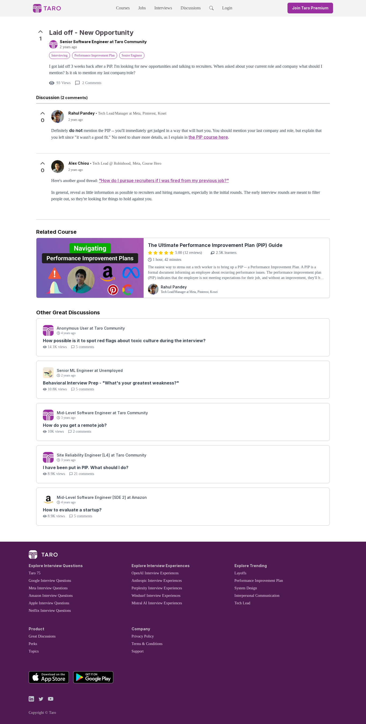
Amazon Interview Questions (51, 596)
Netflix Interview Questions (50, 611)
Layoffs (240, 573)
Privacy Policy (143, 636)
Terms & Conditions (147, 644)
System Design (245, 588)
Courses (123, 8)
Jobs (142, 8)
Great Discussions (42, 636)
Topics (34, 651)
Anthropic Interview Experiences (157, 581)
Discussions (191, 8)
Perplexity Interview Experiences (157, 588)
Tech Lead (242, 603)
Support (138, 651)
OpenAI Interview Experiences (155, 573)
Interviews (163, 8)
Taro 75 (34, 573)
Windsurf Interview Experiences (156, 596)
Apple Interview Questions (49, 603)
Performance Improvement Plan (258, 581)
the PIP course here (208, 137)
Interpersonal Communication (256, 596)
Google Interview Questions (50, 581)
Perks (33, 644)
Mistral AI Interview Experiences (157, 603)
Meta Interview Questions (48, 588)
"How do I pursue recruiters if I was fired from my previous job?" (164, 180)
